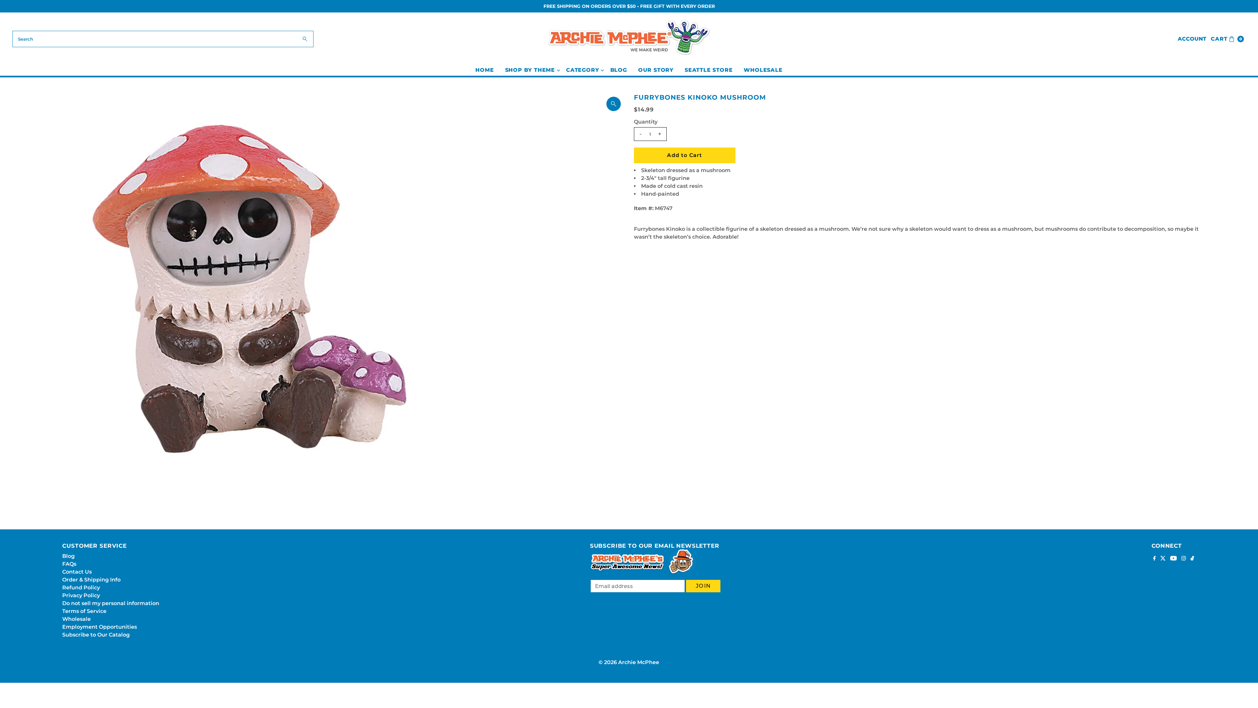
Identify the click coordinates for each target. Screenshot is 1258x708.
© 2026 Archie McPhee (629, 662)
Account (1192, 39)
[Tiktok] (1192, 559)
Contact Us (77, 572)
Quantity (646, 122)
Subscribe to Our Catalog (96, 635)
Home (484, 70)
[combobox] (162, 39)
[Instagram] (1183, 559)
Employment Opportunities (99, 627)
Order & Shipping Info (91, 580)
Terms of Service (84, 611)
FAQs (69, 564)
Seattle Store (709, 70)
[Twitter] (1163, 559)
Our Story (656, 70)
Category (582, 70)
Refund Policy (81, 587)
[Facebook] (1154, 559)
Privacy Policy (81, 595)
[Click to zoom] (613, 104)
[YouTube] (1173, 559)
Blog (618, 70)
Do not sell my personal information (110, 603)
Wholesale (763, 70)
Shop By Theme (530, 70)
